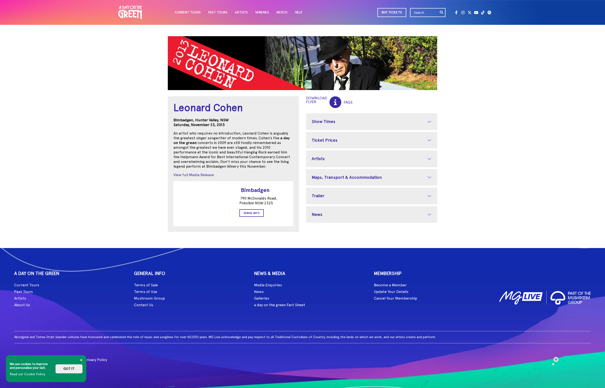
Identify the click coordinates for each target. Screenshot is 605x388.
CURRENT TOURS (188, 12)
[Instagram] (463, 12)
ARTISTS (241, 12)
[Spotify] (489, 12)
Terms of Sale (146, 285)
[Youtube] (476, 12)
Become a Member (390, 285)
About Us (22, 305)
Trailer (318, 195)
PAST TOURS (217, 12)
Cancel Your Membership (395, 298)
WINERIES (262, 12)
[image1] (521, 297)
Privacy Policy (95, 359)
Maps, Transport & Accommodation (347, 177)
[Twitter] (469, 12)
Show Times (323, 121)
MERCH (282, 12)
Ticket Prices (324, 140)
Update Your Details (391, 291)
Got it (68, 369)
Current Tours (26, 285)
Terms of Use (145, 291)
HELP (298, 12)
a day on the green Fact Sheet (279, 305)
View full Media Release (193, 175)
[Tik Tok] (483, 12)
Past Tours (23, 291)
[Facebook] (456, 12)
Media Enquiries (268, 285)
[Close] (81, 360)
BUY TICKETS (392, 12)
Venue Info (251, 213)
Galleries (261, 298)
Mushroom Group (149, 298)
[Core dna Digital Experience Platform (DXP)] (553, 359)
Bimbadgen (255, 190)
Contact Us (143, 305)
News (317, 214)
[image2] (570, 297)
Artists (318, 158)
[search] (441, 12)
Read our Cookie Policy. (27, 374)
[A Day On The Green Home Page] (130, 12)
